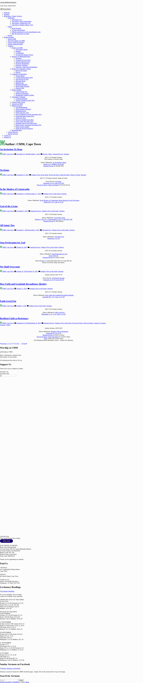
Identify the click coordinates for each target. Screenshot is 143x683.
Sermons (6, 14)
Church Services (13, 132)
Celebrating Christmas (18, 97)
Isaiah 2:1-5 (47, 164)
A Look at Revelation (18, 30)
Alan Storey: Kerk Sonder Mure (21, 21)
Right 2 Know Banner (22, 127)
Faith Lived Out (8, 301)
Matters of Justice (17, 106)
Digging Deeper (9, 37)
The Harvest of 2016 (22, 79)
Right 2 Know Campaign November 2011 (28, 125)
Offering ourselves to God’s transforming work (26, 32)
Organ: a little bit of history (16, 42)
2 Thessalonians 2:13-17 (54, 219)
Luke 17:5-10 (61, 314)
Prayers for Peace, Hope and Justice (48, 185)
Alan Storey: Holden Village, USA (22, 25)
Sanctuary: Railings (22, 65)
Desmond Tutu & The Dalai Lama (26, 123)
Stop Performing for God (12, 242)
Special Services (13, 134)
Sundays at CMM (17, 48)
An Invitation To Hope (11, 149)
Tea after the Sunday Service (24, 55)
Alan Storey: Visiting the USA (21, 23)
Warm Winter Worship (22, 86)
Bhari (27, 682)
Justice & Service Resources (24, 128)
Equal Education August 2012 (25, 116)
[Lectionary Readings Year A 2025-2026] (7, 591)
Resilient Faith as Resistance (14, 318)
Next (24, 343)
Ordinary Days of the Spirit (39, 175)
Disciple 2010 (20, 88)
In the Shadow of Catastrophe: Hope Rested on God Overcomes (59, 200)
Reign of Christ (75, 175)
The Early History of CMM (16, 41)
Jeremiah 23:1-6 (49, 183)
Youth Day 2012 (21, 118)
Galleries (10, 46)
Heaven (18, 72)
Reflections (11, 18)
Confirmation (20, 53)
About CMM (12, 39)
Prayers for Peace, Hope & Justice (59, 175)
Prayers (10, 35)
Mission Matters (16, 90)
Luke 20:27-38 (67, 219)
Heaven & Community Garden (21, 69)
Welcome (7, 12)
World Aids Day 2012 (22, 113)
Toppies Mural (20, 76)
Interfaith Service (21, 111)
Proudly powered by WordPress (10, 682)
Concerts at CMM (17, 104)
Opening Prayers (58, 154)
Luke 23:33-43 (58, 183)
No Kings (4, 170)
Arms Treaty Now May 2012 (24, 121)
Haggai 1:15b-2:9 (40, 219)
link (43, 261)
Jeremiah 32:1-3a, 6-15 (53, 333)
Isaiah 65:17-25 (49, 202)
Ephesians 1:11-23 (53, 238)
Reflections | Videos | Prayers (13, 16)
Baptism (18, 51)
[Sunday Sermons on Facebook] (10, 668)
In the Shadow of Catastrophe (15, 189)
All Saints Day (46, 230)
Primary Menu (6, 9)
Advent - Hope (47, 154)
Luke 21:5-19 (58, 202)
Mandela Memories (21, 84)
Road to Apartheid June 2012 (25, 120)
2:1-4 (54, 314)
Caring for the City (21, 91)
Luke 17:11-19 (59, 297)
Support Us (7, 137)
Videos (10, 27)
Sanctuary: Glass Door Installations (26, 67)
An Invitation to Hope (59, 162)
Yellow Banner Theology (23, 109)
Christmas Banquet (21, 98)
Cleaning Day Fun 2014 (23, 60)
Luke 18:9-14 (53, 256)
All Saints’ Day (7, 225)
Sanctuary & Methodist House (21, 56)
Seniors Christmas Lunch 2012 (25, 100)
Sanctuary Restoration (22, 63)
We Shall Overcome (10, 266)
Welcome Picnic (20, 81)
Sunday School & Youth (15, 44)
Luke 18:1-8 (59, 280)
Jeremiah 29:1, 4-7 (48, 297)
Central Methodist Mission (8, 2)
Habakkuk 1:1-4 (47, 314)
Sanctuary (19, 58)
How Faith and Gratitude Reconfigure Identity (23, 284)
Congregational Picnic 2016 (24, 77)
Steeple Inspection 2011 (23, 62)
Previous (4, 343)
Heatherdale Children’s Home (25, 95)
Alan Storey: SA (17, 19)
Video (45, 338)
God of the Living (9, 206)
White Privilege (16, 28)
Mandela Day (20, 83)
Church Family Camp (18, 102)
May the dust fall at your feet (20, 34)
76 (22, 343)
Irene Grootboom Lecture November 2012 (29, 114)
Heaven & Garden (21, 70)
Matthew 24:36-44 (57, 164)
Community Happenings (19, 74)
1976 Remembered (21, 107)
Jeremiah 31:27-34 (49, 280)
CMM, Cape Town (8, 154)
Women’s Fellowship (22, 93)
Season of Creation (100, 323)
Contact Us (7, 135)
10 (18, 343)
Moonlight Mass (17, 130)
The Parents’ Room (21, 49)
